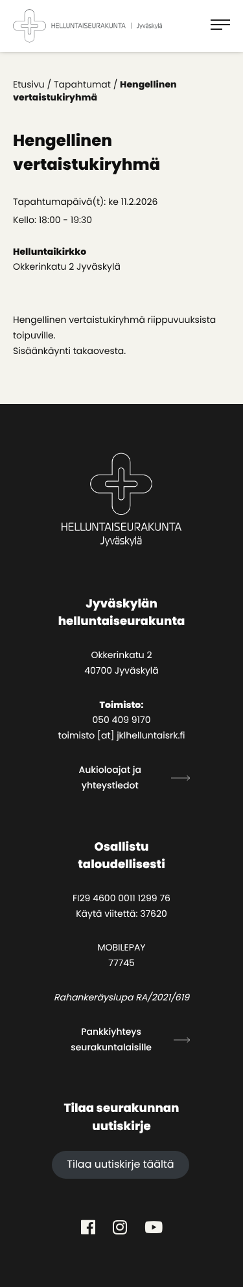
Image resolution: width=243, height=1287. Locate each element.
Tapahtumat (82, 84)
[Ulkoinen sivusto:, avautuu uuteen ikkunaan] (88, 1227)
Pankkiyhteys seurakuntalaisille (111, 1039)
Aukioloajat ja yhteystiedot (109, 777)
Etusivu (29, 84)
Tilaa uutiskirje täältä (120, 1164)
